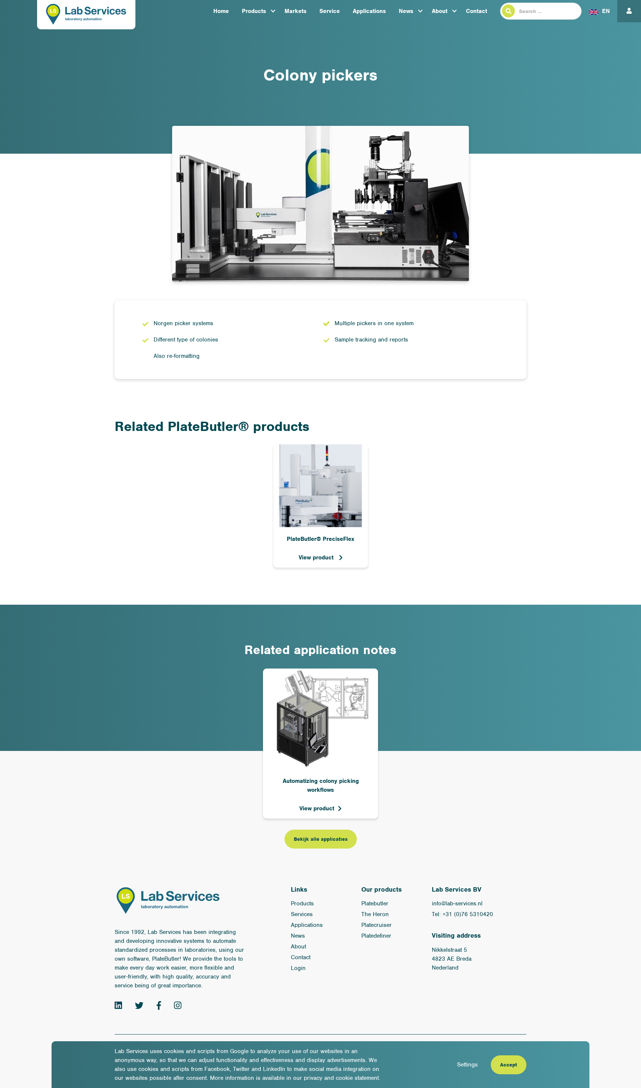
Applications (369, 11)
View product (317, 557)
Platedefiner (376, 936)
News (406, 11)
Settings (467, 1064)
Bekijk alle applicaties (321, 839)
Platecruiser (376, 925)
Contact (476, 11)
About (439, 11)
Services (302, 914)
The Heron (375, 914)
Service (329, 11)
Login (298, 968)
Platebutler (374, 903)
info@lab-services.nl (457, 903)
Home (221, 11)
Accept (508, 1065)
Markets (295, 11)
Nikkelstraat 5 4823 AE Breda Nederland (451, 958)
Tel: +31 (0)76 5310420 (462, 914)
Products (254, 11)
